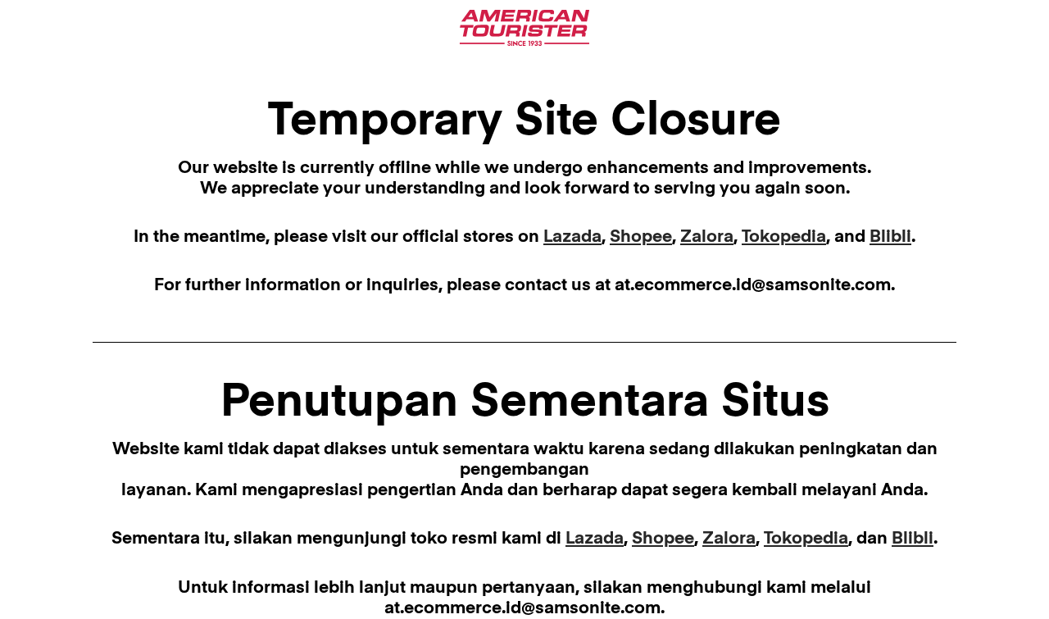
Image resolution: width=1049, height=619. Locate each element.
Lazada (572, 237)
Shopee (641, 237)
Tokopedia (784, 237)
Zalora (706, 237)
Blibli (890, 237)
